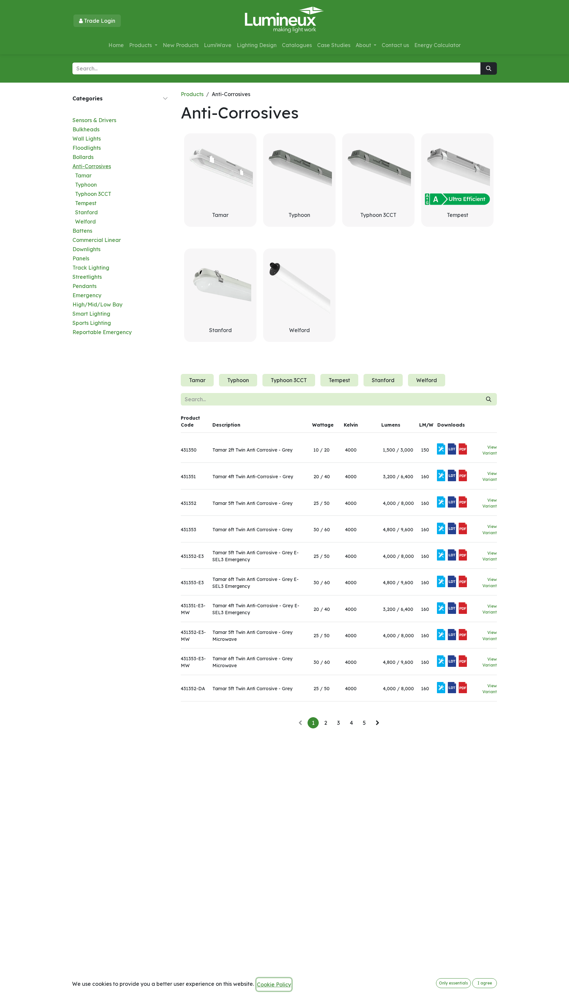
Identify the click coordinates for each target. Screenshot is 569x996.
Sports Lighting (91, 323)
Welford (85, 221)
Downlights (86, 249)
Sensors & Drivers (94, 120)
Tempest (85, 203)
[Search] (488, 68)
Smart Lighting (91, 313)
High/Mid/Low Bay (97, 304)
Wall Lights (86, 138)
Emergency (86, 295)
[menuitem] (116, 45)
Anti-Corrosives (91, 166)
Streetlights (87, 277)
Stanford (86, 212)
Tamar (83, 175)
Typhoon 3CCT (93, 194)
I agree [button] (484, 983)
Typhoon (86, 184)
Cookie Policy (274, 984)
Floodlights (86, 147)
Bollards (83, 157)
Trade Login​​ (99, 20)
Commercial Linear (96, 240)
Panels (80, 258)
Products (192, 94)
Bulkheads (85, 129)
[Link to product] (299, 169)
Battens (82, 230)
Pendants (84, 286)
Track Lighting (90, 267)
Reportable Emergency (102, 332)
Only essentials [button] (453, 983)
